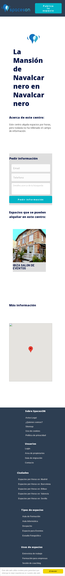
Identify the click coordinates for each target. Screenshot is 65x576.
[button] (30, 349)
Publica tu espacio (48, 8)
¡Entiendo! (53, 571)
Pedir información (31, 199)
